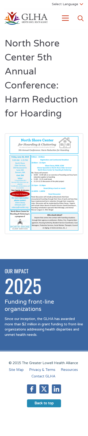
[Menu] (65, 18)
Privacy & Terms (42, 370)
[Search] (80, 18)
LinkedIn (56, 389)
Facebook (31, 389)
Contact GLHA (43, 376)
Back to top (44, 403)
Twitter (44, 389)
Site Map (16, 370)
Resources (69, 370)
